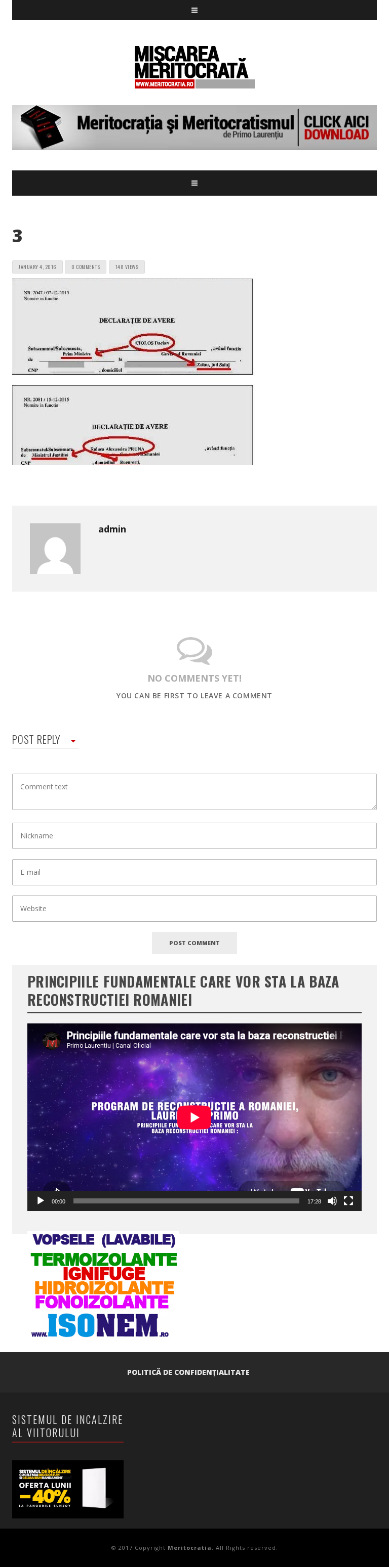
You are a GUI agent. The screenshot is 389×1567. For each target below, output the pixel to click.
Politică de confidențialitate (188, 1372)
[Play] (40, 1201)
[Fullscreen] (348, 1201)
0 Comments (85, 267)
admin (112, 529)
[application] (194, 1117)
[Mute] (332, 1201)
